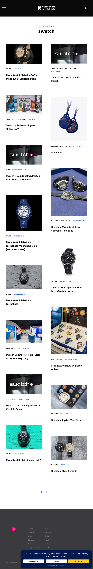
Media (47, 544)
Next (84, 493)
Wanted (30, 536)
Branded (47, 540)
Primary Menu (4, 8)
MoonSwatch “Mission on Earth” (23, 460)
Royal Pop (56, 152)
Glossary (31, 540)
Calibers (47, 536)
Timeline (31, 544)
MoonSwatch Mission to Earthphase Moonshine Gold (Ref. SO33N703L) (21, 246)
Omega (61, 221)
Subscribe (48, 532)
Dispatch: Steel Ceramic (64, 471)
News (67, 69)
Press (46, 528)
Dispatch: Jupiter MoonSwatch (67, 420)
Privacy (30, 528)
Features (54, 221)
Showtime (31, 532)
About (47, 548)
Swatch (9, 69)
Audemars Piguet (57, 69)
